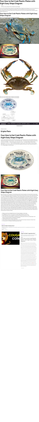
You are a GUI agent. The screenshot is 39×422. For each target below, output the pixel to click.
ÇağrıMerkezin (3, 123)
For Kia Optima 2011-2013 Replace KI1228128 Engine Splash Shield (11, 220)
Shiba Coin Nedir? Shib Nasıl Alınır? (8, 225)
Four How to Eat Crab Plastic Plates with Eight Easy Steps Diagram (11, 6)
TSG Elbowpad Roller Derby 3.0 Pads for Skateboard (9, 218)
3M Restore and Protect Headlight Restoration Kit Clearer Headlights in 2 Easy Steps (14, 213)
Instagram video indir (19, 125)
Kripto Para (3, 224)
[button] (33, 123)
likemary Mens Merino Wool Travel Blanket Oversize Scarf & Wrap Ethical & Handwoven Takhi (15, 215)
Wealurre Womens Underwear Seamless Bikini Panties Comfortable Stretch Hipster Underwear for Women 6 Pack (18, 219)
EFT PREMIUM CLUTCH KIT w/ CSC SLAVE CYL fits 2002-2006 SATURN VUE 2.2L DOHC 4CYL (15, 214)
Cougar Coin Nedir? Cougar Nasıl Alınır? (28, 233)
